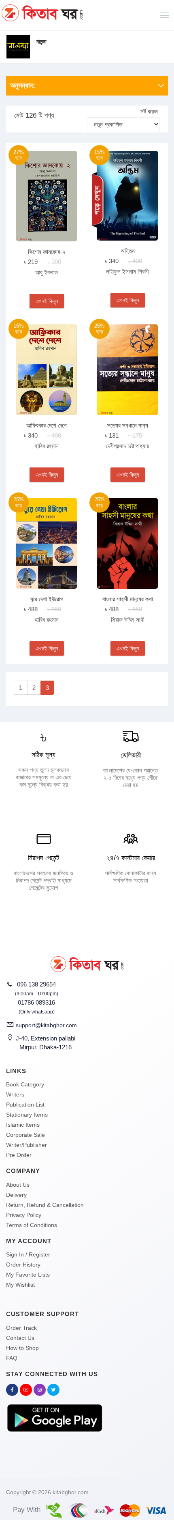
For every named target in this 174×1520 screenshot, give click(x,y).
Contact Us (20, 1338)
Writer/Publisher (26, 1145)
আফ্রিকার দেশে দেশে (46, 425)
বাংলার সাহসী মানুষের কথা (127, 599)
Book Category (25, 1084)
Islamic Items (23, 1124)
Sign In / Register (28, 1254)
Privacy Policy (23, 1215)
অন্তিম (128, 250)
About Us (18, 1185)
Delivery (16, 1195)
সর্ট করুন (149, 111)
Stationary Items (27, 1114)
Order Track (21, 1328)
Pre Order (19, 1155)
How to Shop (22, 1348)
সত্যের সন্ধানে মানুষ (127, 425)
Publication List (25, 1104)
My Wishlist (20, 1284)
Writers (15, 1094)
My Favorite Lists (28, 1274)
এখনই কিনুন (47, 301)
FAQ (11, 1358)
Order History (23, 1264)
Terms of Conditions (31, 1225)
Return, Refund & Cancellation (45, 1205)
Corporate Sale (25, 1135)
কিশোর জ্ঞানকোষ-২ (46, 251)
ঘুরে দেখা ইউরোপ (46, 599)
